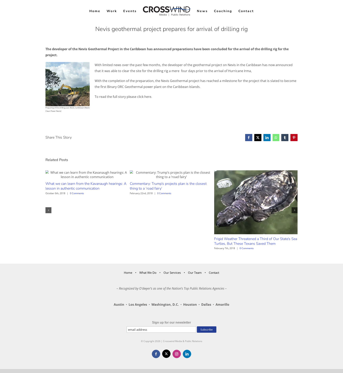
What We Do (147, 273)
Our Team (195, 273)
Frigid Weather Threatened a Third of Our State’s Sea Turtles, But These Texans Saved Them (255, 241)
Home (128, 273)
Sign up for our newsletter (171, 322)
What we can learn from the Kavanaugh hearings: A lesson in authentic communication (85, 186)
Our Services (172, 273)
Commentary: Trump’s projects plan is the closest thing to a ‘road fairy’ (168, 186)
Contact (214, 273)
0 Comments (77, 193)
